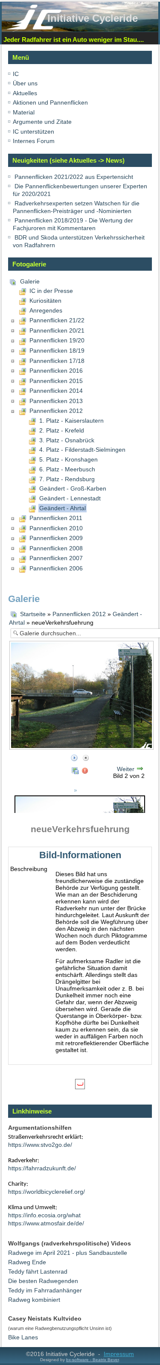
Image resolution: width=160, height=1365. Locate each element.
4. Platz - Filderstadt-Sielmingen (82, 449)
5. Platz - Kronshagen (68, 459)
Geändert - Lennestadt (70, 498)
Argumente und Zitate (42, 121)
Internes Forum (34, 140)
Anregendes (45, 310)
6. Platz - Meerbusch (67, 469)
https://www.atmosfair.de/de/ (46, 1223)
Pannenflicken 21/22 (56, 320)
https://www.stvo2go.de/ (40, 1144)
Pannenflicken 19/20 (56, 340)
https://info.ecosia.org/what (44, 1215)
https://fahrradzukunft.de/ (42, 1168)
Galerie (30, 281)
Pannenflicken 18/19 (56, 350)
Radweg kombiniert (34, 1299)
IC (16, 73)
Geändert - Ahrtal (62, 508)
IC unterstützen (33, 131)
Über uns (25, 83)
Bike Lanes (23, 1337)
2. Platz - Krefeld (61, 430)
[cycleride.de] (34, 27)
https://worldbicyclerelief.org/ (46, 1191)
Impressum (119, 1353)
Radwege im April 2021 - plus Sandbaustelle (67, 1252)
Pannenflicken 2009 (56, 538)
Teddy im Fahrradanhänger (45, 1290)
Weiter (125, 769)
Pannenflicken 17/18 (56, 360)
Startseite (33, 614)
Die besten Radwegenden (43, 1280)
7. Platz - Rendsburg (67, 479)
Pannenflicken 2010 (56, 528)
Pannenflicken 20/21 (56, 330)
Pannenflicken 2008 (56, 548)
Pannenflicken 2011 (55, 517)
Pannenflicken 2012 (56, 410)
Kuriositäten (45, 300)
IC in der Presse (51, 290)
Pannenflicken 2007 (56, 558)
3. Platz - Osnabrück (66, 440)
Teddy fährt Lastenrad (37, 1271)
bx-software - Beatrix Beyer (92, 1359)
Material (24, 112)
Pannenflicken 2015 (56, 380)
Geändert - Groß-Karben (72, 488)
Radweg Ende (27, 1262)
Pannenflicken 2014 (56, 390)
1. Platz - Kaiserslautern (71, 420)
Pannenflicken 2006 (56, 568)
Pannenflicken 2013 (56, 401)
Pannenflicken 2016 (56, 370)
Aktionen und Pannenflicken (50, 102)
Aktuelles (25, 93)
